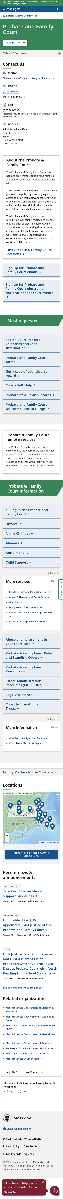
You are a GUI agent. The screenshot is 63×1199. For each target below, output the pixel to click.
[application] (31, 818)
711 (23, 96)
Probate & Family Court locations (31, 854)
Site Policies (31, 1146)
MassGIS (56, 843)
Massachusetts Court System (23, 16)
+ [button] (7, 835)
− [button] (7, 840)
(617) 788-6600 (11, 91)
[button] (49, 819)
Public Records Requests (18, 1154)
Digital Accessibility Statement (22, 1138)
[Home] (4, 16)
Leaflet (42, 843)
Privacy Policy (11, 1146)
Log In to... (14, 42)
